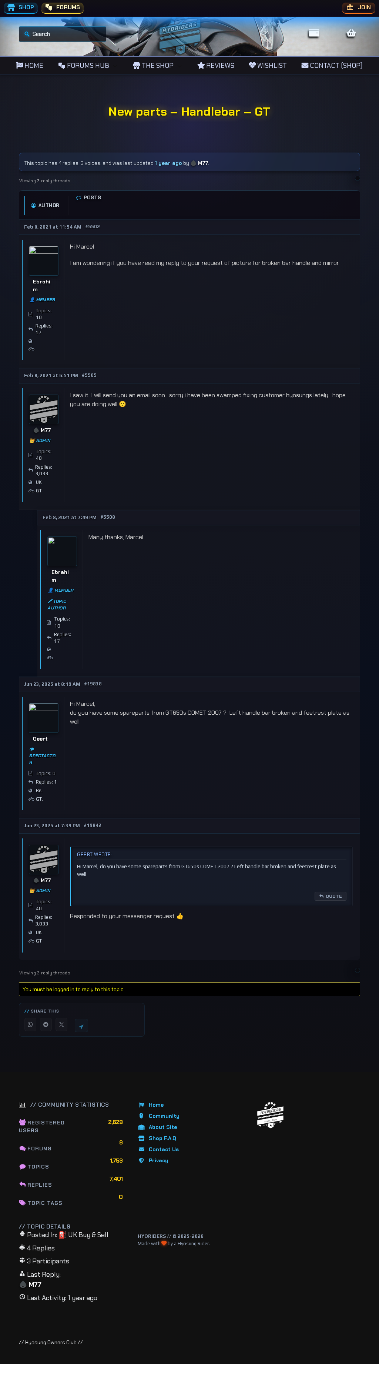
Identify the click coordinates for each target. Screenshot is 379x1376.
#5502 (92, 226)
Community (164, 1116)
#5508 (107, 517)
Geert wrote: (94, 854)
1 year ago (168, 163)
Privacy (158, 1160)
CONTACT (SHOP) (335, 65)
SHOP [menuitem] (25, 7)
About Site (163, 1127)
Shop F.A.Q (162, 1138)
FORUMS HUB (87, 65)
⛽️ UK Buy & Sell (83, 1234)
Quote (334, 896)
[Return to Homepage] (270, 1115)
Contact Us (164, 1149)
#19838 (93, 684)
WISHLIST (271, 65)
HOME (33, 65)
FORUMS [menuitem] (67, 7)
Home (156, 1104)
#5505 (89, 375)
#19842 (92, 825)
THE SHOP (157, 65)
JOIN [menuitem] (363, 7)
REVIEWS (219, 65)
